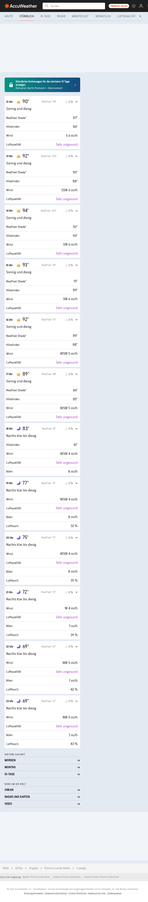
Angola (33, 868)
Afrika (19, 868)
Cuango (81, 868)
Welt (6, 868)
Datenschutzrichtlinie (56, 893)
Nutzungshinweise (34, 893)
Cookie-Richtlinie (78, 893)
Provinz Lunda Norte (57, 868)
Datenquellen (115, 893)
